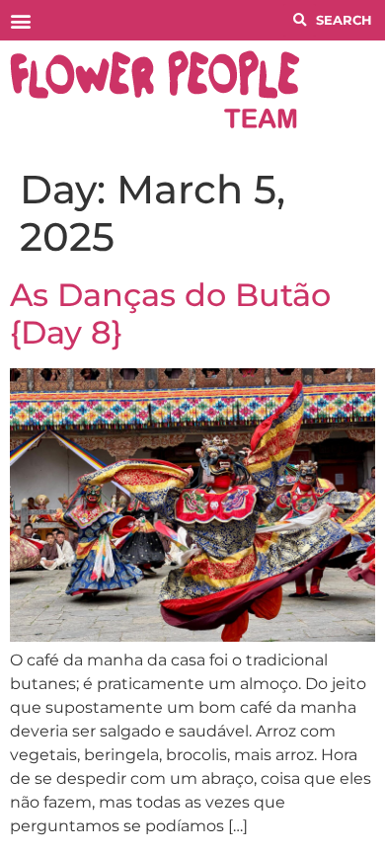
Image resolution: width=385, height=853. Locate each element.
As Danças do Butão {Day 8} (170, 313)
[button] (20, 20)
